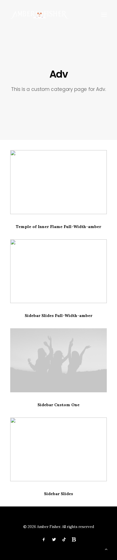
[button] (104, 14)
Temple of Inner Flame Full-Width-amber (58, 226)
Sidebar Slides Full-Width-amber (58, 315)
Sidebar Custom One (58, 404)
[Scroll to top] (106, 549)
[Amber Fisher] (39, 15)
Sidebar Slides (58, 493)
